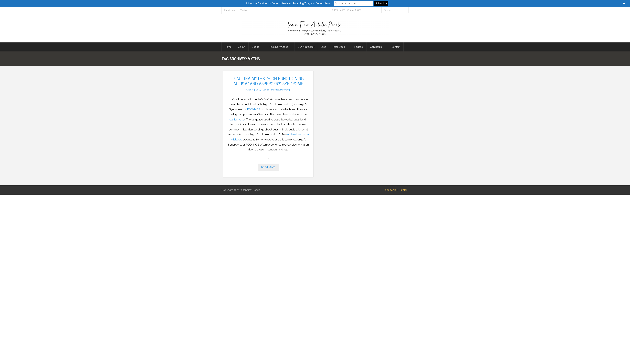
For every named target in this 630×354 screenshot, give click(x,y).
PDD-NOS (253, 109)
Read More (268, 167)
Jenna (266, 89)
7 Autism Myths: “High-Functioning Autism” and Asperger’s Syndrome (268, 81)
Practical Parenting (280, 89)
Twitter (244, 10)
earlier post (237, 119)
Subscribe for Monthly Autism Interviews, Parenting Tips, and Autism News (287, 3)
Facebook (229, 10)
